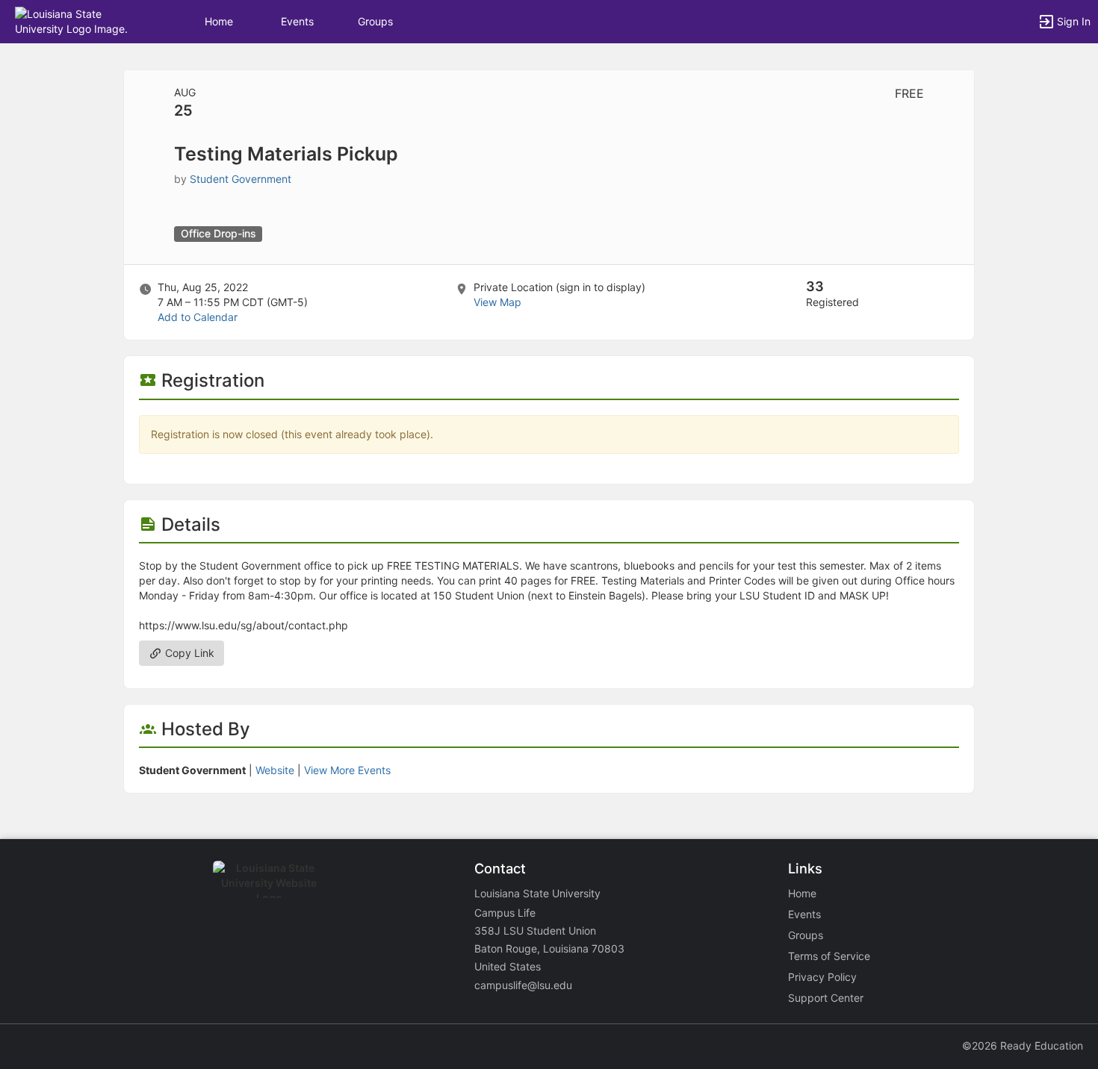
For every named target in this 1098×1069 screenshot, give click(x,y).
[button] (76, 20)
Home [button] (219, 21)
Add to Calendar (198, 317)
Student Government (240, 178)
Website (274, 770)
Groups (375, 21)
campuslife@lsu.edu (523, 985)
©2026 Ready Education (1022, 1045)
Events (297, 21)
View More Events (347, 770)
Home (802, 893)
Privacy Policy (822, 976)
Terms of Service (829, 956)
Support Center (825, 997)
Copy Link (188, 652)
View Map (497, 302)
